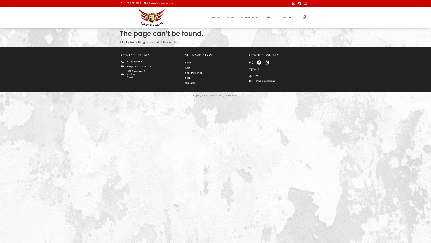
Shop (270, 17)
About (230, 17)
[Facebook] (299, 3)
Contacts (285, 17)
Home (216, 17)
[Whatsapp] (293, 3)
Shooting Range (250, 17)
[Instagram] (305, 3)
